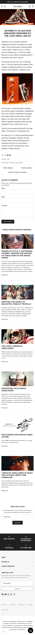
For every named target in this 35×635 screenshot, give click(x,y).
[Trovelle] (17, 6)
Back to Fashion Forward (17, 172)
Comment (4, 205)
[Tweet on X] (5, 155)
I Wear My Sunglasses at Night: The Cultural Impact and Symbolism (17, 475)
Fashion (7, 162)
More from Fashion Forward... (17, 230)
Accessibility (30, 604)
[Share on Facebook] (8, 155)
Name (3, 188)
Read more (4, 275)
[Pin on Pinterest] (10, 155)
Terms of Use (4, 604)
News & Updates (19, 162)
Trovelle (6, 609)
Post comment (8, 221)
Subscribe (17, 522)
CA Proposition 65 (21, 604)
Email (3, 197)
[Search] (6, 6)
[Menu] (2, 6)
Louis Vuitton (12, 162)
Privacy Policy (12, 604)
